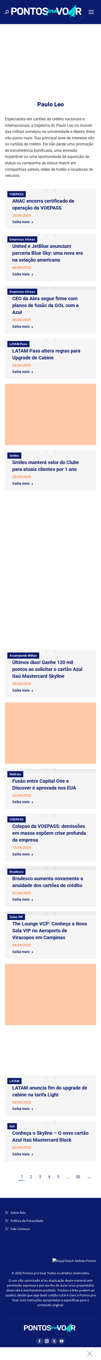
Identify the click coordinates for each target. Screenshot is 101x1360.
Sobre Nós (18, 1212)
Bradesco (16, 872)
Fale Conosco (20, 1229)
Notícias (15, 774)
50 (78, 1177)
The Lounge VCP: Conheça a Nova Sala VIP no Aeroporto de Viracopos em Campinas (49, 930)
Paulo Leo (50, 104)
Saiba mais (21, 222)
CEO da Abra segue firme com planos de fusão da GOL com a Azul (45, 305)
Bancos (15, 501)
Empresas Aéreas (22, 239)
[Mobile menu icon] (91, 12)
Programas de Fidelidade (27, 553)
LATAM (14, 1081)
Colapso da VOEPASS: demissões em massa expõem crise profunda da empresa (49, 833)
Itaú (12, 1035)
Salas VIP (16, 917)
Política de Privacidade (27, 1220)
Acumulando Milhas (23, 655)
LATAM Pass (18, 344)
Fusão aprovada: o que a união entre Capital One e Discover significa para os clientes (45, 514)
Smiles (14, 455)
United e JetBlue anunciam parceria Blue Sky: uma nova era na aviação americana (47, 253)
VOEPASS (17, 194)
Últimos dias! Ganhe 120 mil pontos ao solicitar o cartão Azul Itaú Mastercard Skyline (47, 669)
